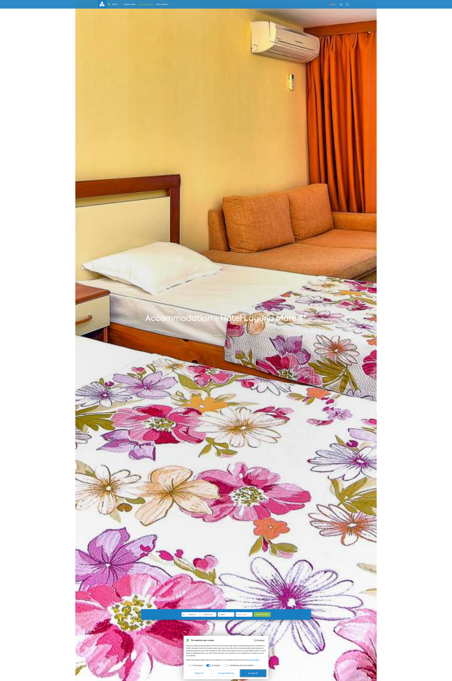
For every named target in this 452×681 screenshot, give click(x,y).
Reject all (199, 673)
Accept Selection (226, 673)
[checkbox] (195, 665)
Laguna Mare (129, 4)
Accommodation (146, 4)
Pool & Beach (162, 4)
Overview (260, 640)
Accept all (253, 673)
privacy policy (253, 660)
